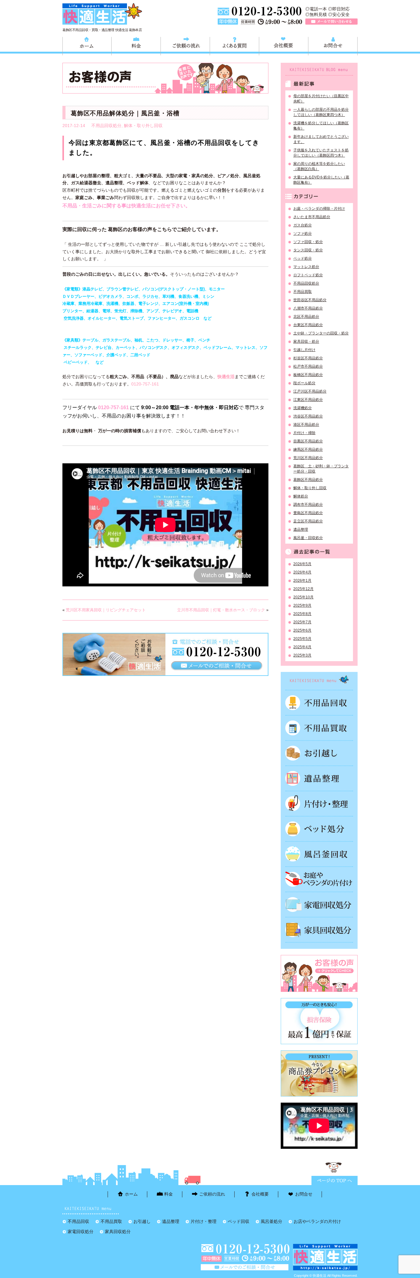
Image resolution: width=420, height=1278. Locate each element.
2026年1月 (302, 580)
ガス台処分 (302, 225)
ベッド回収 (319, 829)
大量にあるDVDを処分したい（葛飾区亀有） (321, 180)
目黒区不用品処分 (308, 441)
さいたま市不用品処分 (311, 217)
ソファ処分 (302, 233)
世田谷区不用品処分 (310, 300)
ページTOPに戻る (334, 1180)
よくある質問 (234, 45)
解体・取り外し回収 (143, 125)
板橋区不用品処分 (308, 375)
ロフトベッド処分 (308, 275)
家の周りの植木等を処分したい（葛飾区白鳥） (319, 166)
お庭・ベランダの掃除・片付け (319, 208)
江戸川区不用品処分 (310, 391)
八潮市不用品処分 (308, 308)
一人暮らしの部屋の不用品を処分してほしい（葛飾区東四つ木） (321, 112)
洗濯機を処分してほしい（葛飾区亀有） (321, 125)
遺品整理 (300, 529)
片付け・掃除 (304, 433)
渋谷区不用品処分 (308, 416)
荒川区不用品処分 (308, 458)
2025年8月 (302, 614)
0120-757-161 (145, 383)
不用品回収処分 (106, 125)
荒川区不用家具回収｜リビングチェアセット (106, 610)
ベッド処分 (302, 258)
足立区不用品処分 (308, 521)
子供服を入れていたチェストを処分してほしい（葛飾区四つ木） (321, 153)
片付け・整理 (319, 803)
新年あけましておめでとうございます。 (321, 139)
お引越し (319, 753)
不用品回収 (319, 702)
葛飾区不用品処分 (308, 479)
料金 (136, 45)
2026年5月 (302, 564)
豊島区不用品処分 (308, 513)
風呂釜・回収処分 (308, 538)
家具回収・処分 (306, 341)
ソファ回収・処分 (308, 242)
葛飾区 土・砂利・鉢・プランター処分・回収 (321, 468)
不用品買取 (302, 292)
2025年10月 (303, 597)
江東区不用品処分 (308, 399)
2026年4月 (302, 572)
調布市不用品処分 (308, 504)
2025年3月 (302, 655)
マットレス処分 (306, 267)
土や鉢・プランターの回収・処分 (321, 333)
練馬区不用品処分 (308, 449)
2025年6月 (302, 630)
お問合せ (332, 45)
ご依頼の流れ (185, 45)
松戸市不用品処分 (308, 366)
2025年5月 (302, 639)
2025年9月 (302, 605)
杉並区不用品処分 (308, 358)
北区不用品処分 (306, 316)
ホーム (87, 45)
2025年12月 (303, 589)
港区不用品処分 (306, 424)
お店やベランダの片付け (317, 1221)
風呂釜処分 (319, 854)
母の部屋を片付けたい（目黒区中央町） (321, 98)
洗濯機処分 (302, 408)
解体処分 (300, 496)
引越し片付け (304, 350)
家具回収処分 (319, 929)
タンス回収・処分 (308, 250)
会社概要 (283, 45)
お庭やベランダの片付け (319, 879)
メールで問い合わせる (331, 21)
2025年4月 (302, 647)
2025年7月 (302, 622)
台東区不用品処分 (308, 325)
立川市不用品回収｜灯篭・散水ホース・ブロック (221, 610)
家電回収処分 (319, 904)
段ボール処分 (304, 383)
